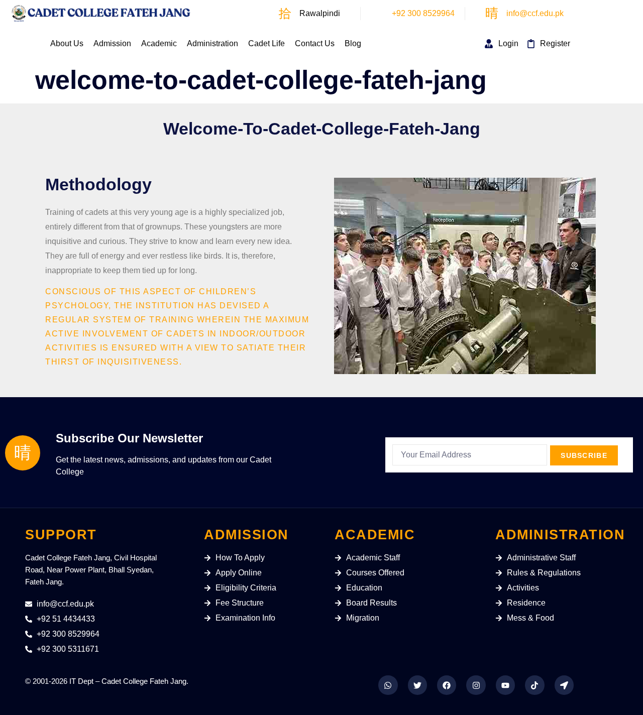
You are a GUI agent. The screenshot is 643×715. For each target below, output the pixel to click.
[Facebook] (446, 684)
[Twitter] (417, 684)
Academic (159, 43)
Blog (353, 43)
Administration (212, 43)
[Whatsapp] (387, 684)
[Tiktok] (534, 684)
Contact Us (315, 43)
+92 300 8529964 (423, 13)
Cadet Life (266, 43)
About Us (66, 43)
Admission (112, 43)
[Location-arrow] (564, 684)
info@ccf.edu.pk (535, 13)
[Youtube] (505, 684)
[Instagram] (475, 684)
